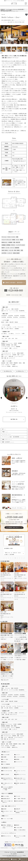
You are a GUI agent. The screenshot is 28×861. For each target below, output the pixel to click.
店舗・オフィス (7, 439)
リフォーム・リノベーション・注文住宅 (14, 852)
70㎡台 (9, 237)
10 (24, 558)
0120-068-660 (15, 290)
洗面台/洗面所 (16, 253)
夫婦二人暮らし (5, 250)
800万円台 (4, 253)
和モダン (13, 245)
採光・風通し (17, 250)
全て (4, 429)
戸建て (5, 431)
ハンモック (9, 253)
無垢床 (21, 239)
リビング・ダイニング (6, 239)
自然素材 (10, 242)
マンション (15, 146)
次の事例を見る (20, 371)
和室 (22, 250)
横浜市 (3, 247)
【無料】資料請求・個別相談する (14, 282)
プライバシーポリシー (13, 841)
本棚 (14, 242)
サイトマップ (20, 841)
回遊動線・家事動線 (6, 245)
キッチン (13, 237)
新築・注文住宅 (8, 442)
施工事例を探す (14, 302)
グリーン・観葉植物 (14, 247)
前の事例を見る (8, 371)
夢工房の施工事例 (5, 684)
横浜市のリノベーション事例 (6, 10)
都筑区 (13, 239)
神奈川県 (18, 242)
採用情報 (6, 841)
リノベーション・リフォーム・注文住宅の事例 (15, 9)
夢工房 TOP (3, 9)
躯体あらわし (5, 242)
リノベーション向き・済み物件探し (13, 437)
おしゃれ (11, 250)
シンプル (7, 247)
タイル (17, 239)
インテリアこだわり (20, 245)
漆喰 (17, 237)
